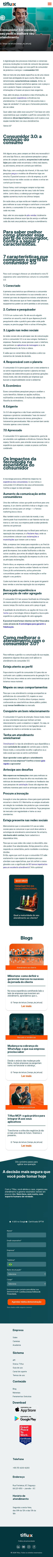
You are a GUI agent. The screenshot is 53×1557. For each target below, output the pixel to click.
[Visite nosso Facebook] (34, 1547)
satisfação (23, 784)
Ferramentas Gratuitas (22, 1396)
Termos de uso (19, 1375)
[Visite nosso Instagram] (29, 1547)
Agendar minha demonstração (26, 1302)
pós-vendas (31, 215)
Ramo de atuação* (14, 1270)
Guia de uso (18, 1368)
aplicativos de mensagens (27, 345)
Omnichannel (8, 744)
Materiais (16, 1393)
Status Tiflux (18, 1364)
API (14, 1360)
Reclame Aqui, (33, 533)
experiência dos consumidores (15, 482)
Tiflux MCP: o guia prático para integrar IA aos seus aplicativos (26, 1118)
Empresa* (11, 1250)
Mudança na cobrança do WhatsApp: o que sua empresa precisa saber (26, 1048)
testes (6, 613)
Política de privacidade (26, 1541)
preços (14, 173)
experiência (21, 98)
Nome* (9, 1231)
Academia (17, 1345)
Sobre (15, 1337)
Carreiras (16, 1341)
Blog (14, 1389)
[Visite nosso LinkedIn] (18, 1547)
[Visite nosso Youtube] (23, 1547)
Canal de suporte (20, 1371)
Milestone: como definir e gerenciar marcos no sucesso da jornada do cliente (26, 979)
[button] (26, 3)
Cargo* (10, 1279)
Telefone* (11, 1260)
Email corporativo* (14, 1240)
